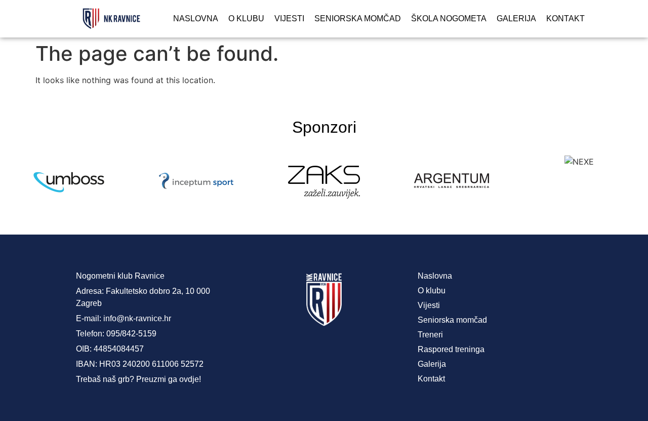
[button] (15, 182)
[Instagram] (324, 352)
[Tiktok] (364, 352)
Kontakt (565, 18)
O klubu (246, 18)
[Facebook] (283, 352)
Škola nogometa (449, 18)
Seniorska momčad (357, 18)
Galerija (516, 18)
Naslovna (195, 18)
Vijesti (289, 18)
